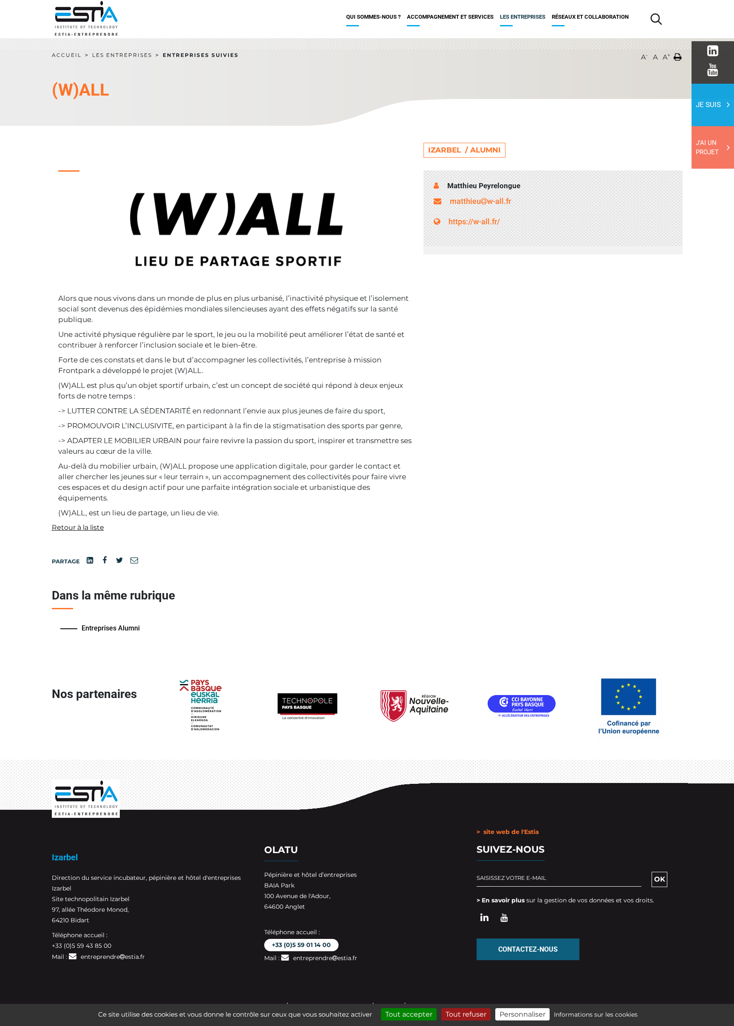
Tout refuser (466, 1014)
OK (659, 879)
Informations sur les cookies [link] (596, 1014)
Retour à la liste (78, 527)
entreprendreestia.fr (113, 957)
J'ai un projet (707, 147)
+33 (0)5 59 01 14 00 (301, 945)
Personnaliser (522, 1014)
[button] (678, 55)
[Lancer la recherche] (656, 19)
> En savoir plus (501, 900)
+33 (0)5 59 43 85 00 (81, 946)
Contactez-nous (528, 949)
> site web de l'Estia (508, 832)
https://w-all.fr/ (474, 221)
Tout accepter (408, 1014)
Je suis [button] (708, 104)
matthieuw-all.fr (480, 201)
